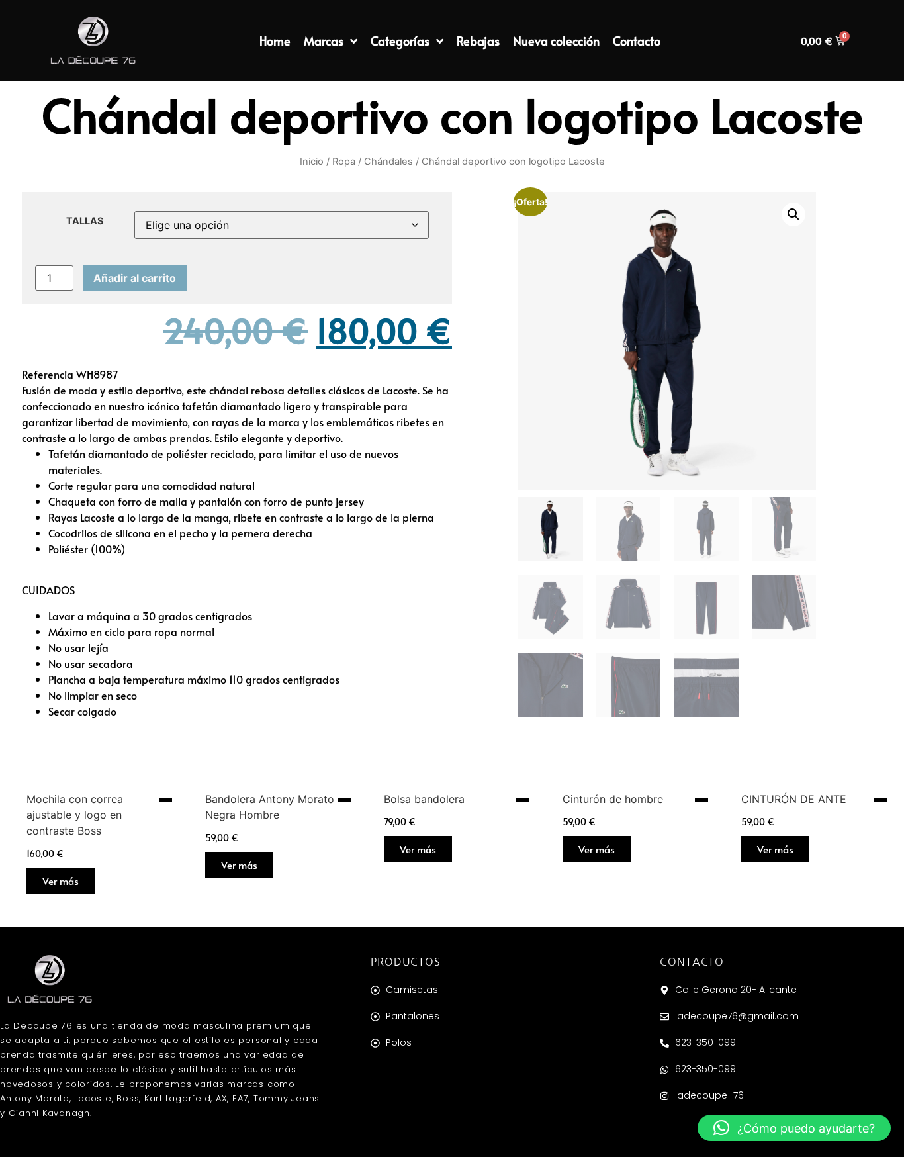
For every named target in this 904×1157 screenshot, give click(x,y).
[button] (793, 214)
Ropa (343, 161)
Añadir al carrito (134, 278)
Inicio (312, 161)
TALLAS (84, 221)
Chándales (388, 161)
